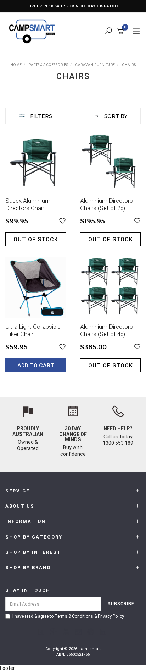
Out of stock (35, 239)
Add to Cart (35, 365)
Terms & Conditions (74, 616)
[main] (73, 257)
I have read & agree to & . (68, 616)
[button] (62, 221)
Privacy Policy (111, 616)
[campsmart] (33, 31)
